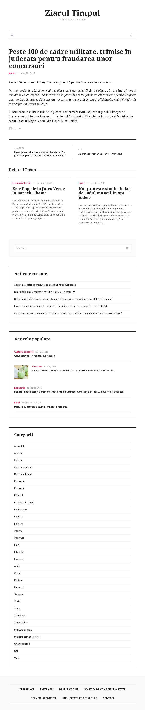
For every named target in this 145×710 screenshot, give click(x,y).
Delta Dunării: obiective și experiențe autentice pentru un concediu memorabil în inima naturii (63, 299)
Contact (109, 698)
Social (17, 601)
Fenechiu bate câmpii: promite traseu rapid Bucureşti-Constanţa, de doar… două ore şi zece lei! (69, 391)
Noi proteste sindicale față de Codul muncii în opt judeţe (105, 193)
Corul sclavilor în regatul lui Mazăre (34, 355)
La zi (12, 73)
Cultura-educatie (24, 351)
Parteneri (46, 689)
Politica (18, 580)
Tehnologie (20, 615)
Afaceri (18, 453)
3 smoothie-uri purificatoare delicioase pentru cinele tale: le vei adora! (73, 370)
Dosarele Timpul (23, 474)
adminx (17, 128)
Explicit (18, 516)
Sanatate (37, 366)
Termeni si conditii (43, 698)
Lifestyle (19, 551)
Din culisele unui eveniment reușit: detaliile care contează (44, 291)
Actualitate (19, 445)
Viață (17, 657)
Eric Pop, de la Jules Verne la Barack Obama (38, 191)
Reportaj (18, 587)
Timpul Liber (21, 622)
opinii (17, 566)
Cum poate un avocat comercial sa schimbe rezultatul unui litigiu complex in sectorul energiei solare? (68, 313)
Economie (17, 183)
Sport (17, 608)
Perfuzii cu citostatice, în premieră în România (40, 406)
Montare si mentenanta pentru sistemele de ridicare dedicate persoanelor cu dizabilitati (61, 306)
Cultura (18, 460)
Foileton (18, 523)
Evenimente (20, 509)
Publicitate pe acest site (80, 698)
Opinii (17, 573)
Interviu (18, 530)
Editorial (18, 495)
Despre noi (26, 689)
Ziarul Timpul (72, 13)
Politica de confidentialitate (105, 689)
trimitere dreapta (23, 629)
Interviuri (19, 537)
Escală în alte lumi (23, 502)
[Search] (127, 248)
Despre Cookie (69, 689)
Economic (19, 387)
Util (16, 650)
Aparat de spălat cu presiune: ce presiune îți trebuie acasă (45, 284)
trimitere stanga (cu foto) (27, 636)
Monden (18, 559)
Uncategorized (22, 643)
